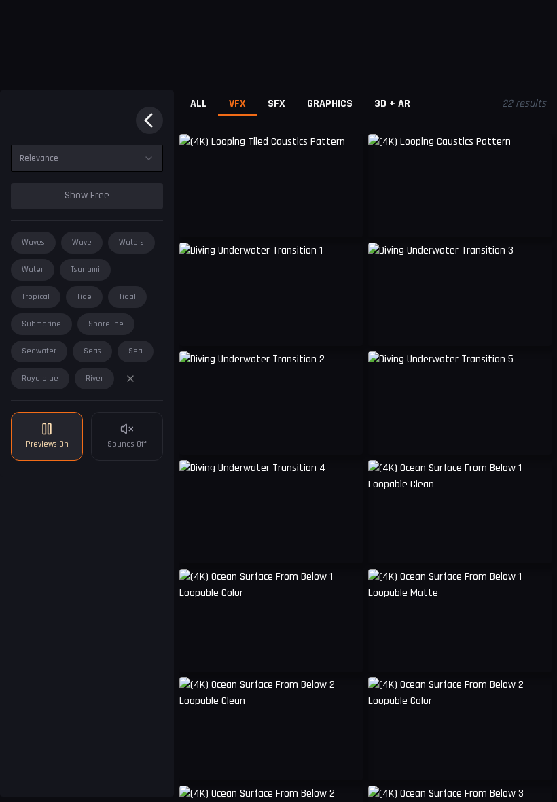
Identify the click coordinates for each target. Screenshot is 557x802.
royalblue (40, 378)
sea (135, 351)
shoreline (106, 324)
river (94, 378)
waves (33, 242)
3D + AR (392, 104)
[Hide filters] (149, 120)
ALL (198, 104)
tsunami (85, 269)
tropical (36, 297)
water (32, 269)
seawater (39, 351)
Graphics (330, 104)
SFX (276, 104)
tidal (127, 297)
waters (131, 242)
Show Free (87, 195)
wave (82, 242)
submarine (41, 324)
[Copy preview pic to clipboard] (198, 217)
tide (84, 297)
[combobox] (87, 158)
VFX (237, 104)
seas (92, 351)
